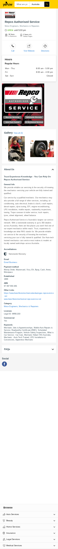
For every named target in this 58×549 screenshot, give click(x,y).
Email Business (10, 262)
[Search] (46, 4)
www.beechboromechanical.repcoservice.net (22, 299)
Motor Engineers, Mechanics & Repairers (22, 26)
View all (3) (18, 133)
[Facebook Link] (4, 365)
